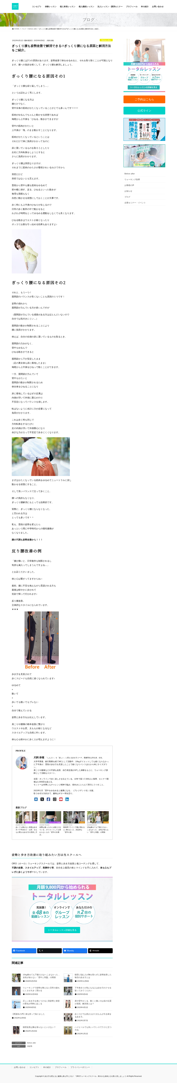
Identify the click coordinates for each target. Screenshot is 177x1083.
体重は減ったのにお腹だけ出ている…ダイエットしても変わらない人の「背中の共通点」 (50, 831)
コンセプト (34, 1067)
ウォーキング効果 (31, 822)
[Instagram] (54, 799)
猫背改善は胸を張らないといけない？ (39, 1027)
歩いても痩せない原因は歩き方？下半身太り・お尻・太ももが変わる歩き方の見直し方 (26, 829)
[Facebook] (48, 799)
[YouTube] (60, 799)
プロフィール (61, 1067)
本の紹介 (47, 1067)
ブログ (82, 822)
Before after (106, 40)
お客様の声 (129, 185)
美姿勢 (29, 1046)
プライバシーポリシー (80, 1067)
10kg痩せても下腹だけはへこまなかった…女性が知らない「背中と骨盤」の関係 (98, 829)
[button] (62, 930)
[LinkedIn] (67, 799)
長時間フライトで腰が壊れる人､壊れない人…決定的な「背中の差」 (74, 829)
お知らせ (128, 191)
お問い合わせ (19, 1067)
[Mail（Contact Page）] (36, 799)
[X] (42, 799)
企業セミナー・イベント (135, 203)
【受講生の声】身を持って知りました (28, 1014)
